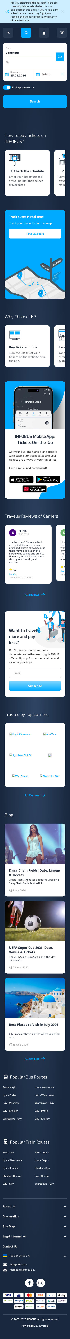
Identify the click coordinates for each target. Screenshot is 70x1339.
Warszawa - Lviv (12, 1118)
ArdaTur (13, 574)
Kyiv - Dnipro (42, 1160)
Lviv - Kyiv (8, 1183)
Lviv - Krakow (10, 1110)
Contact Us (10, 1246)
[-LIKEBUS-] (49, 755)
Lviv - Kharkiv (42, 1118)
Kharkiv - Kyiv (42, 1168)
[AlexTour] (50, 734)
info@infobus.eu (19, 1264)
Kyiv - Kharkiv (10, 1168)
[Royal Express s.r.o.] (20, 734)
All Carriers (32, 795)
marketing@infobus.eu (22, 1269)
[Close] (62, 11)
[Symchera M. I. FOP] (20, 755)
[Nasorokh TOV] (49, 776)
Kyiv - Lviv (8, 1152)
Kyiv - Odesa (42, 1152)
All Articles (32, 1058)
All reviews (32, 594)
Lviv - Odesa (42, 1175)
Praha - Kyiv (9, 1087)
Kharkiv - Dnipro (12, 1175)
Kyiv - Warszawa (44, 1087)
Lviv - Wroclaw (11, 1102)
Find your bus (35, 233)
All (8, 32)
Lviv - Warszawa (44, 1095)
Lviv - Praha (41, 1110)
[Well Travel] (20, 776)
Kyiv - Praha (9, 1095)
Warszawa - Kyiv (44, 1102)
